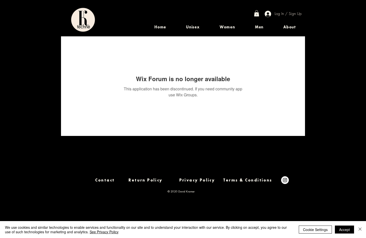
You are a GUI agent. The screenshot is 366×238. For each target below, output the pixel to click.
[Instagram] (285, 180)
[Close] (360, 229)
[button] (193, 27)
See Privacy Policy (104, 231)
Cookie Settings (315, 229)
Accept (344, 229)
